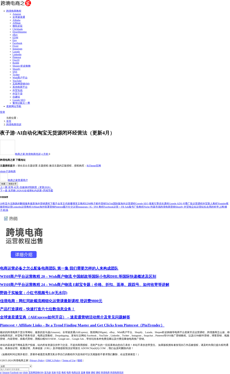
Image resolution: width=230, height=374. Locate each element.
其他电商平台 (20, 87)
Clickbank (18, 29)
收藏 (3, 184)
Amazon (17, 14)
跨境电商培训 (13, 124)
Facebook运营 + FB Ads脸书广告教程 (124, 206)
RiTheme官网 (94, 165)
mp (20, 372)
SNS (15, 71)
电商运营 (76, 372)
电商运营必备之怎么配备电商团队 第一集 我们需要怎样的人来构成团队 (59, 268)
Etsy (15, 40)
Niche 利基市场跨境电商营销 (159, 206)
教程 (63, 372)
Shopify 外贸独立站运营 (188, 206)
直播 (83, 372)
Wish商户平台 (20, 77)
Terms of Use (69, 360)
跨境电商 (105, 372)
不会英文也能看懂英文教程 (70, 203)
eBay (15, 34)
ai (1, 372)
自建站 (16, 97)
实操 (53, 372)
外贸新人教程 (210, 203)
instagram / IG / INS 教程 (91, 206)
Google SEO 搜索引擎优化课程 (152, 203)
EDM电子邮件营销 (95, 203)
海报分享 (12, 184)
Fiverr (15, 46)
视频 (88, 372)
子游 (8, 171)
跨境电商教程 (13, 11)
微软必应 (18, 26)
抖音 (58, 372)
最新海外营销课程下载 (42, 203)
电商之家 (20, 154)
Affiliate (17, 23)
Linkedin (17, 54)
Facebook (17, 43)
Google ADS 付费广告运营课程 (186, 203)
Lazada (16, 51)
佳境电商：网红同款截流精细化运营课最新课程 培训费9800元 (51, 301)
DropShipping (20, 32)
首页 (8, 121)
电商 (13, 171)
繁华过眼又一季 (21, 103)
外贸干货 (18, 93)
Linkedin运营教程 (22, 206)
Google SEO (19, 100)
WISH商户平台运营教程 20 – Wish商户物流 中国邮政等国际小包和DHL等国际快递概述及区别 (78, 276)
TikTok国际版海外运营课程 (120, 203)
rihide (3, 171)
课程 (93, 372)
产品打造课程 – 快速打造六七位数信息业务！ (37, 309)
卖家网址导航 (13, 106)
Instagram (17, 48)
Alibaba (16, 20)
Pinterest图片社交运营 (66, 206)
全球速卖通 (19, 17)
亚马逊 (47, 372)
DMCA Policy (53, 360)
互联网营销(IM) (21, 83)
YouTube (17, 80)
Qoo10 (16, 60)
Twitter (16, 74)
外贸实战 (18, 90)
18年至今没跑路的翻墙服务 (15, 203)
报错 (79, 360)
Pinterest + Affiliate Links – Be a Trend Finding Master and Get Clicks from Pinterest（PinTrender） (82, 325)
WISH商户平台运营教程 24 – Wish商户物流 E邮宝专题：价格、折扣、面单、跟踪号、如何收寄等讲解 (84, 285)
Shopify (16, 69)
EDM (15, 37)
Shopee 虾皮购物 (22, 66)
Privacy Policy (37, 360)
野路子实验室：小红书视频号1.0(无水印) (33, 293)
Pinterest (17, 57)
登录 (2, 112)
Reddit (16, 63)
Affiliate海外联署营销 (43, 206)
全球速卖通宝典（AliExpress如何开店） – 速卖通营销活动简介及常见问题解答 (65, 317)
